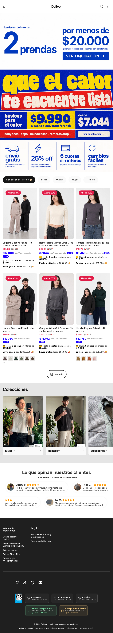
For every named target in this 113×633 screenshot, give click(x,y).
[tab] (19, 179)
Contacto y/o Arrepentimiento (10, 559)
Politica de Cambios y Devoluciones (41, 535)
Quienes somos (10, 550)
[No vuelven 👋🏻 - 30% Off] (56, 41)
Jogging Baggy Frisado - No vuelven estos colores (18, 244)
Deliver (56, 7)
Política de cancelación (86, 628)
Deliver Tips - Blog (11, 554)
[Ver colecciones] (56, 105)
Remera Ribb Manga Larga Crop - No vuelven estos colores (56, 244)
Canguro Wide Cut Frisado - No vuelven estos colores (56, 329)
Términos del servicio (42, 628)
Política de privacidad (57, 628)
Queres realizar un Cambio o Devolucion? (13, 544)
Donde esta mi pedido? (10, 538)
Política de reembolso (26, 628)
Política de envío (71, 628)
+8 (4, 363)
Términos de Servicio (41, 541)
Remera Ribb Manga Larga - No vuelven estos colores (92, 244)
